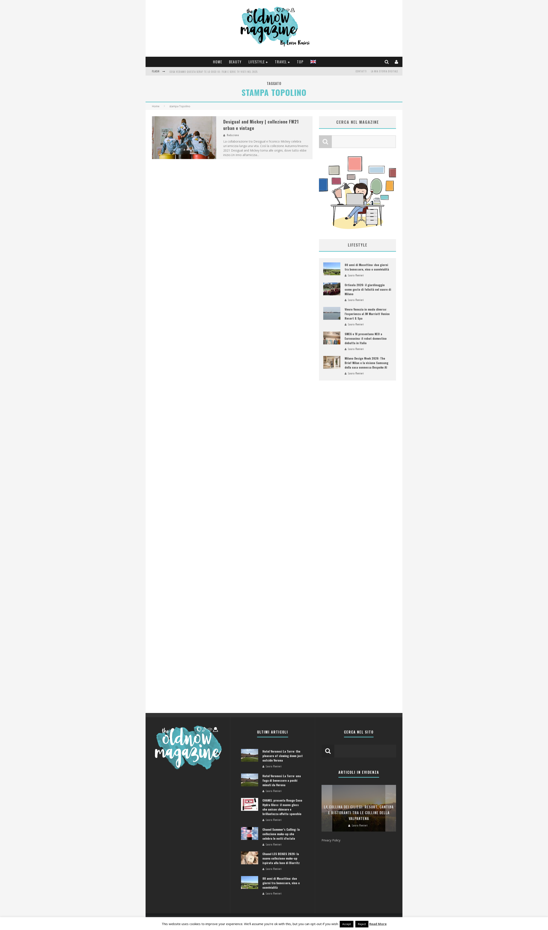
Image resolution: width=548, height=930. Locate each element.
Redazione (233, 135)
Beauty (235, 61)
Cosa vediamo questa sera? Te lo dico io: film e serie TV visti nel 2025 (214, 71)
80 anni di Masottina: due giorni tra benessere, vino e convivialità (367, 266)
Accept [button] (346, 924)
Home (217, 61)
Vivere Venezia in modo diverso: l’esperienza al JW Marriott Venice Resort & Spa (367, 313)
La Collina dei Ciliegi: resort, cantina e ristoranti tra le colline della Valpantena (359, 812)
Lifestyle (257, 61)
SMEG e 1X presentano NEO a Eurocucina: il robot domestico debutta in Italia (366, 338)
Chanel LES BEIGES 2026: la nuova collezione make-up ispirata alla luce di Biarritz (281, 858)
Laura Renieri (356, 275)
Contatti (361, 71)
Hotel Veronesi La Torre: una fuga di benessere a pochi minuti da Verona (281, 780)
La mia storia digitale (384, 71)
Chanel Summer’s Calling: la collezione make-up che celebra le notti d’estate (281, 834)
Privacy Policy (331, 840)
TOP (300, 61)
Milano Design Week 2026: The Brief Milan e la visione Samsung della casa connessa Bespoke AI (366, 362)
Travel (281, 61)
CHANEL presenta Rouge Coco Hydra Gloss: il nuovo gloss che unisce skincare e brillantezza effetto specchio (282, 807)
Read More (378, 924)
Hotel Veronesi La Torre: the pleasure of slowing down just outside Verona (282, 755)
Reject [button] (362, 924)
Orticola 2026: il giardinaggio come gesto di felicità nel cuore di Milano (368, 289)
